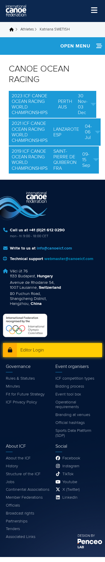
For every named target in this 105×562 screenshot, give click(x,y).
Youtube (69, 482)
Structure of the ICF (23, 474)
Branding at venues (72, 415)
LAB (81, 547)
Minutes (13, 386)
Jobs (10, 482)
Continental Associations (27, 490)
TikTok (68, 474)
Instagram (70, 466)
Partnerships (16, 521)
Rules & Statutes (20, 378)
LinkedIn (70, 497)
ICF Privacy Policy (21, 402)
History (12, 466)
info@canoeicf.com (54, 248)
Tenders (13, 529)
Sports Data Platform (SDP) (73, 433)
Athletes (27, 29)
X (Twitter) (71, 490)
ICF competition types (74, 378)
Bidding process (69, 386)
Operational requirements (67, 404)
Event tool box (68, 394)
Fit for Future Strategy (25, 394)
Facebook (71, 458)
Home (13, 29)
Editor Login (32, 350)
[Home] (16, 10)
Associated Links (20, 537)
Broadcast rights (20, 513)
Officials (13, 505)
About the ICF (18, 458)
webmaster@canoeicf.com (68, 259)
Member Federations (24, 497)
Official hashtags (70, 423)
